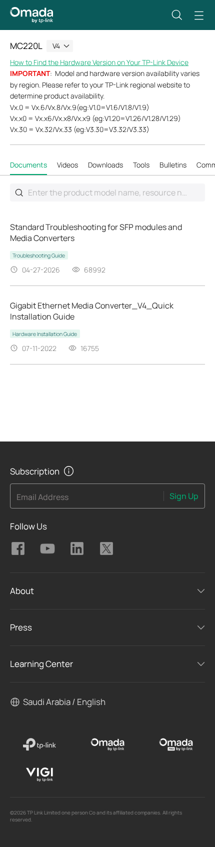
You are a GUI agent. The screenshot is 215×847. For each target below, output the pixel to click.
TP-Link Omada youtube (48, 548)
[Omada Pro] (175, 745)
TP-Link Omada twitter (106, 548)
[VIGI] (39, 775)
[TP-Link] (39, 745)
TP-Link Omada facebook (18, 548)
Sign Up (184, 496)
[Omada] (107, 745)
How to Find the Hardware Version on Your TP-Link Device (99, 62)
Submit (19, 193)
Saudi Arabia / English (64, 702)
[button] (177, 15)
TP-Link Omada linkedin (77, 548)
